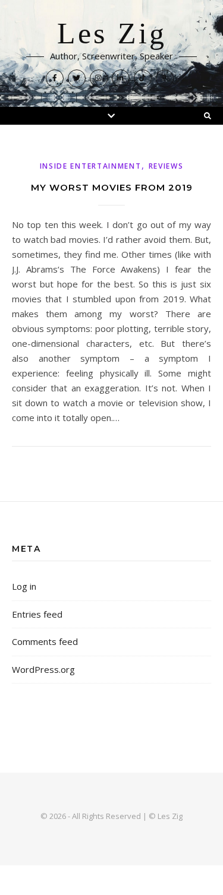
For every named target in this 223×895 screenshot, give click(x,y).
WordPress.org (43, 669)
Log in (24, 586)
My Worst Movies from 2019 (112, 187)
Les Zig (112, 34)
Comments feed (45, 641)
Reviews (166, 166)
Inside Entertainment (91, 166)
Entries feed (37, 614)
